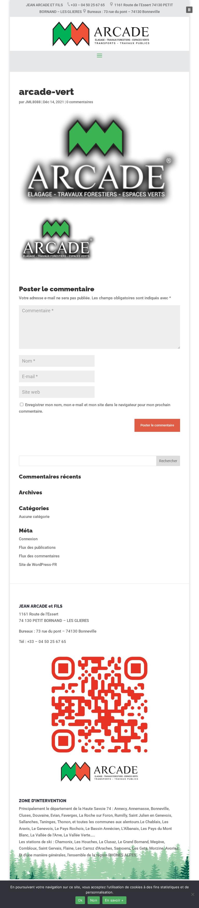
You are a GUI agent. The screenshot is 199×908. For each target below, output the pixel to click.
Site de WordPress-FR (38, 564)
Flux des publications (37, 547)
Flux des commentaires (39, 556)
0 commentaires (79, 102)
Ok (80, 900)
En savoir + (114, 900)
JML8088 (33, 102)
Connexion (28, 539)
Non (93, 900)
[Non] (192, 894)
